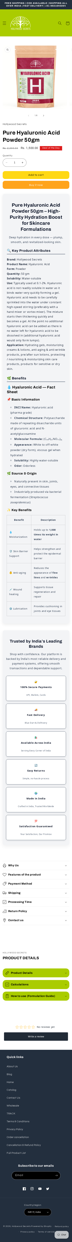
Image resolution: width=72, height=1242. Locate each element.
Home (10, 1082)
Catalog (11, 1090)
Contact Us (13, 1098)
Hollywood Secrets (21, 1226)
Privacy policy (27, 1232)
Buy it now (36, 185)
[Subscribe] (56, 1175)
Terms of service (46, 1232)
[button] (4, 23)
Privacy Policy (15, 1129)
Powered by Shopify (41, 1226)
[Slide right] (43, 115)
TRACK (11, 1113)
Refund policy (62, 1226)
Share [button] (10, 931)
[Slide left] (28, 115)
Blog (9, 1074)
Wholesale (13, 1105)
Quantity (7, 155)
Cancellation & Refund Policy (24, 1145)
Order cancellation (18, 1137)
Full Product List (16, 1153)
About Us (12, 1066)
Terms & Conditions (18, 1121)
